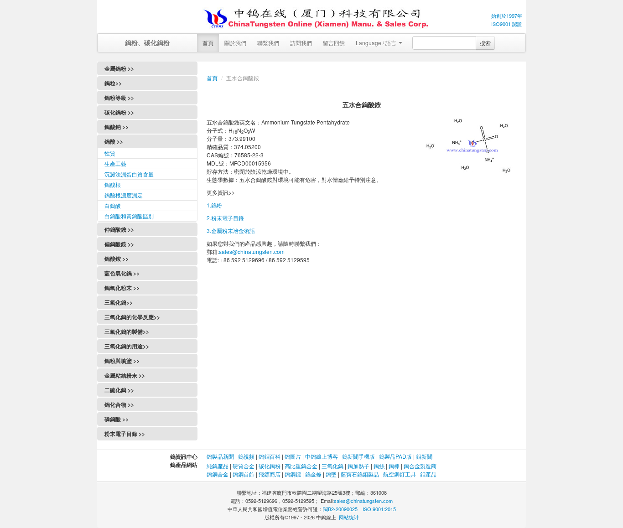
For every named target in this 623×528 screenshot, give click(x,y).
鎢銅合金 (217, 474)
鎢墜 (331, 474)
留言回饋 (334, 43)
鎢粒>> (113, 83)
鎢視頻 (246, 456)
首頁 (207, 43)
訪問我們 (301, 43)
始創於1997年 (506, 15)
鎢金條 (313, 474)
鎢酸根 (112, 184)
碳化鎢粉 (269, 466)
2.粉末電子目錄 (225, 218)
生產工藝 (115, 163)
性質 (109, 153)
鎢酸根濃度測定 (123, 195)
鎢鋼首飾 (243, 474)
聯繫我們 (268, 43)
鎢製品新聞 (221, 456)
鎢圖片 (293, 456)
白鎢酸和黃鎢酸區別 (129, 216)
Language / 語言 (377, 43)
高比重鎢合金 (301, 466)
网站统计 (349, 517)
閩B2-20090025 (340, 508)
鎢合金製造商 (420, 466)
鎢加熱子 (358, 466)
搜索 (485, 43)
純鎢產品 (217, 466)
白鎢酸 (112, 205)
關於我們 (235, 43)
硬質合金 (243, 466)
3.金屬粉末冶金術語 (231, 230)
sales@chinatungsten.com (252, 251)
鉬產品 (428, 474)
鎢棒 (394, 466)
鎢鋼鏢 (293, 474)
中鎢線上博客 (321, 456)
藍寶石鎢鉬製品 (360, 474)
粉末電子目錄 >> (124, 434)
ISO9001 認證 (506, 23)
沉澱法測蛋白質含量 (129, 174)
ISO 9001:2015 (379, 508)
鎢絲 (379, 466)
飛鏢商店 (269, 474)
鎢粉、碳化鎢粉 (147, 42)
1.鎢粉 (214, 205)
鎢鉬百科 (269, 456)
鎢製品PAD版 (395, 456)
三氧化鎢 (332, 466)
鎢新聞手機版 (358, 456)
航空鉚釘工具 (399, 474)
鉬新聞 (424, 456)
